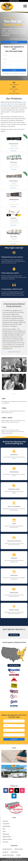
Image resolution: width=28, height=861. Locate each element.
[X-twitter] (16, 790)
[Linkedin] (14, 795)
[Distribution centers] (14, 485)
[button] (25, 6)
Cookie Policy (17, 860)
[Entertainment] (14, 589)
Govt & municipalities (14, 506)
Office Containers (19, 849)
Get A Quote (5, 842)
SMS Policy (24, 860)
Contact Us (5, 821)
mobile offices (14, 104)
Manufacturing (14, 472)
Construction (14, 454)
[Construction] (14, 451)
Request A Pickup (7, 836)
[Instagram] (22, 790)
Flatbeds (18, 855)
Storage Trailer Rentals (8, 855)
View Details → (14, 150)
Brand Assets (6, 834)
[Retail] (14, 520)
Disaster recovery (14, 610)
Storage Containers (7, 849)
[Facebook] (5, 790)
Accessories (5, 852)
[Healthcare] (14, 554)
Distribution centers (14, 489)
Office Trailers (14, 852)
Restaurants (14, 575)
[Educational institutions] (14, 537)
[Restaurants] (14, 572)
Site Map (11, 860)
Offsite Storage (6, 826)
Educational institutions (14, 541)
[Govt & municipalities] (14, 503)
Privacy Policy (5, 860)
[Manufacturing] (14, 468)
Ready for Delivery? (7, 839)
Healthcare (14, 558)
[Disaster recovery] (14, 606)
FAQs (4, 829)
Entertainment (14, 592)
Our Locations (6, 823)
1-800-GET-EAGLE (14, 1)
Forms (4, 831)
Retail (14, 523)
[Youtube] (11, 790)
